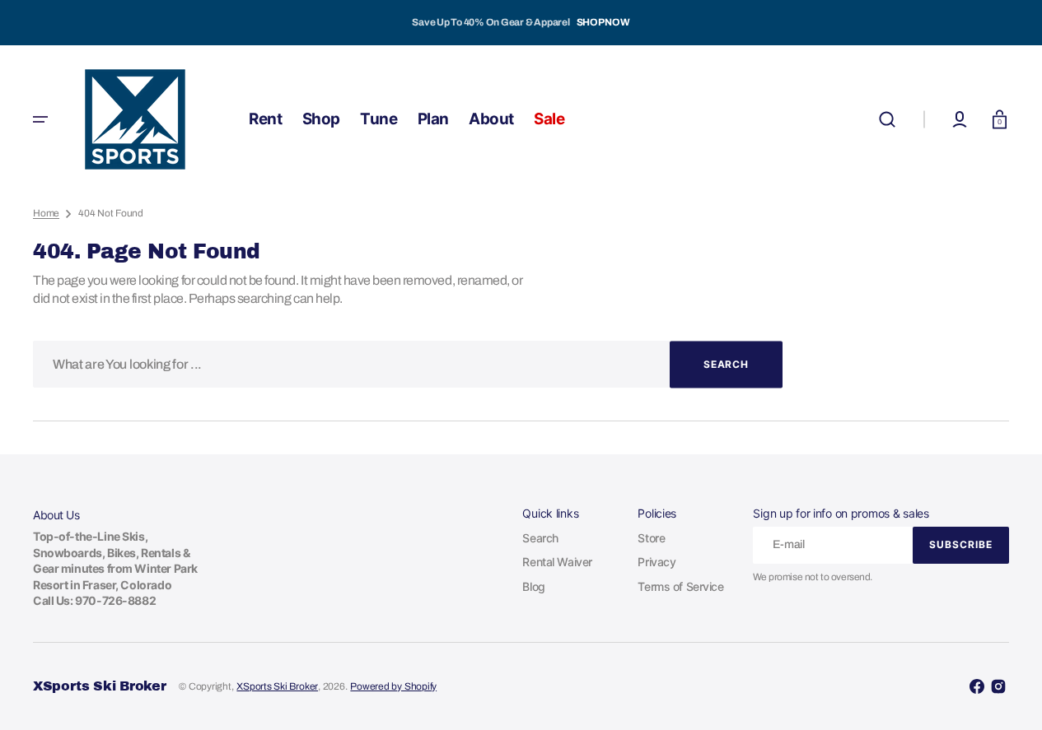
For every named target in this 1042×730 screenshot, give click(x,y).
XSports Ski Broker (277, 686)
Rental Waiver (557, 562)
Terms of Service (680, 586)
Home (46, 213)
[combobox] (408, 364)
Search (540, 538)
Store (651, 538)
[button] (887, 119)
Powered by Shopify (393, 686)
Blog (533, 586)
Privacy (656, 562)
